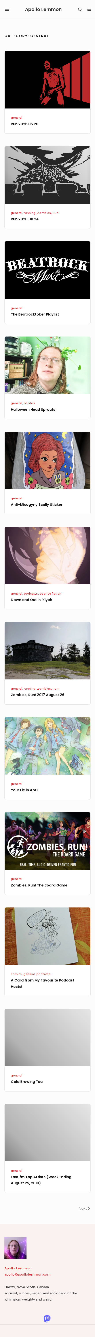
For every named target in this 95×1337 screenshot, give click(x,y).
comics (16, 974)
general (16, 117)
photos (29, 403)
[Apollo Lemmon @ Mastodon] (47, 1318)
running (30, 213)
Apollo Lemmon (43, 9)
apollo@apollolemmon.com (27, 1274)
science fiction (50, 593)
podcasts (31, 593)
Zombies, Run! (48, 213)
